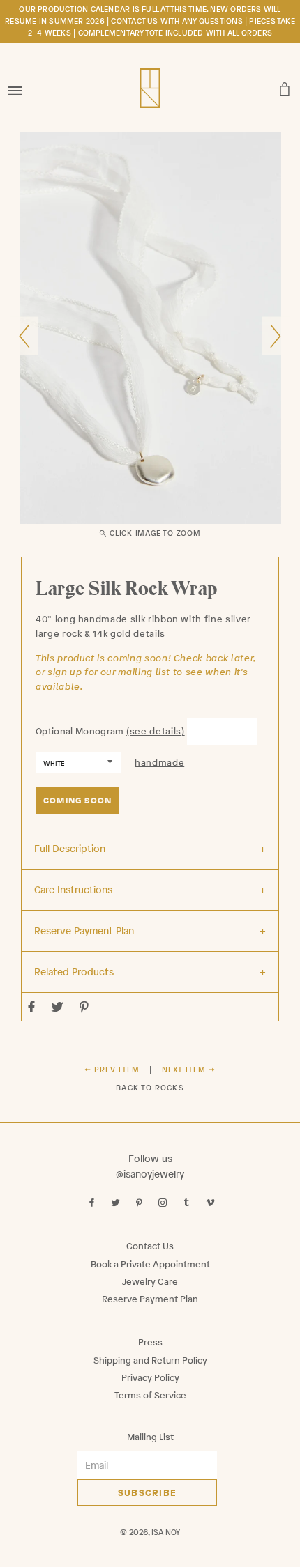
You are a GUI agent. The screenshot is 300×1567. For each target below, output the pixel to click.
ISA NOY (165, 1532)
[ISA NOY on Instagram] (164, 1203)
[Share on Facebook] (33, 1006)
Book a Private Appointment (150, 1264)
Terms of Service (150, 1395)
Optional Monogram (80, 731)
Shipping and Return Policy (150, 1360)
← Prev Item (112, 1069)
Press (150, 1342)
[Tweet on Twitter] (59, 1006)
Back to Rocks (149, 1088)
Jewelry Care (150, 1282)
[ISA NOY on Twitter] (117, 1203)
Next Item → (189, 1069)
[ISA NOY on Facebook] (93, 1203)
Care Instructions (73, 889)
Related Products (74, 971)
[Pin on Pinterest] (86, 1006)
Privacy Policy (150, 1378)
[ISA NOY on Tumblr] (188, 1203)
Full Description (69, 848)
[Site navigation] (15, 86)
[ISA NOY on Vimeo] (212, 1203)
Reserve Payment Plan (84, 930)
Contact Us (150, 1246)
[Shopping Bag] (285, 86)
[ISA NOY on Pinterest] (141, 1203)
